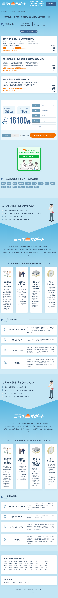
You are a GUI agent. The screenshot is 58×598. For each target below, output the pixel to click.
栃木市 (3, 187)
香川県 (5, 569)
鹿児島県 (6, 571)
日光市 (52, 183)
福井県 (47, 563)
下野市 (3, 183)
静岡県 (20, 565)
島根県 (26, 567)
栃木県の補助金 (11, 11)
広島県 (37, 567)
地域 (36, 111)
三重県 (30, 565)
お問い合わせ (38, 589)
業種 (36, 116)
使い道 (36, 121)
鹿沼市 (36, 187)
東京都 (20, 563)
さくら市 (40, 183)
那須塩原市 (22, 187)
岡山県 (31, 567)
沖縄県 (11, 571)
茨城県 (41, 561)
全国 (16, 571)
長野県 (10, 565)
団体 (15, 135)
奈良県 (10, 567)
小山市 (34, 183)
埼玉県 (10, 563)
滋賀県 (36, 565)
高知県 (15, 569)
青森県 (10, 561)
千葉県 (15, 563)
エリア (36, 105)
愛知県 (25, 565)
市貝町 (47, 183)
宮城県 (20, 561)
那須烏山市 (30, 187)
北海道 (5, 561)
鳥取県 (21, 567)
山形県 (30, 561)
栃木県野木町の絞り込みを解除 (29, 31)
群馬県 (5, 563)
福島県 (36, 561)
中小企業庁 (13, 582)
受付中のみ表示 (25, 135)
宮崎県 (46, 569)
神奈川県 (26, 563)
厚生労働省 (20, 582)
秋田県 (25, 561)
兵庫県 (5, 567)
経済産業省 (6, 582)
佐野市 (9, 183)
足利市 (15, 187)
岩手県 (15, 561)
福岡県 (20, 569)
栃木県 (46, 561)
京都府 (41, 565)
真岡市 (9, 187)
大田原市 (21, 183)
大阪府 (46, 565)
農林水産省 (27, 582)
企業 (6, 135)
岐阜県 (15, 565)
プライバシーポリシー (28, 589)
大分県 (41, 569)
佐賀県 (25, 569)
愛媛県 (10, 569)
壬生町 (15, 183)
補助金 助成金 (4, 11)
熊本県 (36, 569)
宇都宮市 (28, 183)
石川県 (42, 563)
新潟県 (31, 563)
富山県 (37, 563)
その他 (20, 571)
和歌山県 (16, 567)
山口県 (42, 567)
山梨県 (5, 565)
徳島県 (47, 567)
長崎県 (30, 569)
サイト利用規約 (18, 589)
